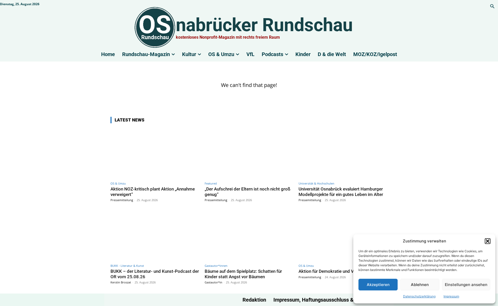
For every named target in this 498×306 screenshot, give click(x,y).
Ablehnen (420, 284)
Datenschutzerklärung (419, 296)
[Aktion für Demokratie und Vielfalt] (343, 235)
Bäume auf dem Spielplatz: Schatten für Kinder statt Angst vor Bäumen (243, 274)
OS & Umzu (118, 183)
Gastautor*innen (216, 265)
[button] (487, 241)
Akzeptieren (378, 284)
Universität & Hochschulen (316, 183)
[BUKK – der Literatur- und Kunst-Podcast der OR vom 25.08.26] (154, 235)
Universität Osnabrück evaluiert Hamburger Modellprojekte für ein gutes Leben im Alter (341, 191)
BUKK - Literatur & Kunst (127, 265)
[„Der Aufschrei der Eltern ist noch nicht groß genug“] (249, 153)
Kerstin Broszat (120, 282)
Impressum (451, 296)
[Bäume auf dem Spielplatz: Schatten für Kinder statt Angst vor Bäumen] (249, 235)
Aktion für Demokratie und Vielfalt (332, 271)
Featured (211, 183)
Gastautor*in (213, 282)
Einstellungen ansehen (466, 284)
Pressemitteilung (121, 200)
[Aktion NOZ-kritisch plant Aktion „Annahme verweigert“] (154, 153)
